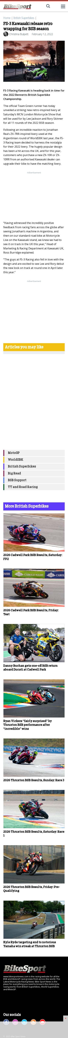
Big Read (14, 473)
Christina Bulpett (18, 34)
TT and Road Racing (23, 487)
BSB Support (17, 480)
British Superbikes (23, 18)
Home (7, 18)
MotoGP (14, 453)
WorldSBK (15, 459)
